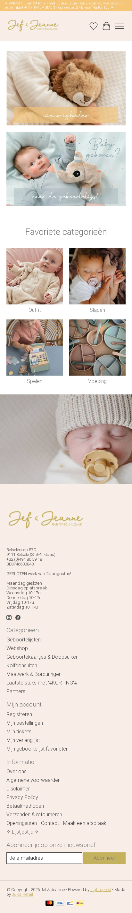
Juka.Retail (22, 894)
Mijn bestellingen (24, 723)
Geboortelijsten (23, 640)
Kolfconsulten (21, 665)
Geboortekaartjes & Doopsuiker (42, 657)
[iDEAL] (80, 904)
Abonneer (104, 858)
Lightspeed (100, 889)
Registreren (19, 714)
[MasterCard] (49, 904)
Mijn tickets (18, 732)
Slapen (97, 310)
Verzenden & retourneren (34, 815)
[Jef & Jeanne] (33, 26)
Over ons (16, 771)
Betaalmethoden (25, 806)
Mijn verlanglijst (23, 740)
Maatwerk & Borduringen (34, 674)
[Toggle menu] (119, 26)
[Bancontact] (70, 904)
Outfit (35, 310)
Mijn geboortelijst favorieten (37, 749)
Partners (15, 691)
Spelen (34, 381)
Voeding (97, 381)
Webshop (17, 648)
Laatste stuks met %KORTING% (41, 683)
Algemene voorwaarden (33, 780)
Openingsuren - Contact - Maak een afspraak (56, 823)
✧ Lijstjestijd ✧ (22, 832)
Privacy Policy (22, 797)
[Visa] (60, 904)
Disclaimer (18, 789)
